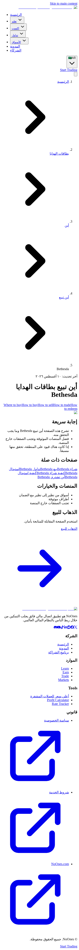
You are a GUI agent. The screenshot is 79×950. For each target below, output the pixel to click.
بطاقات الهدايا (59, 153)
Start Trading (68, 70)
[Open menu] (75, 74)
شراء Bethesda (67, 469)
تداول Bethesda (30, 469)
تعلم (14, 21)
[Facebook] (72, 627)
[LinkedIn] (65, 627)
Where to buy (13, 405)
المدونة (15, 46)
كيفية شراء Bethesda (51, 473)
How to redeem (70, 406)
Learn (65, 668)
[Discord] (55, 627)
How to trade (62, 405)
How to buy (30, 405)
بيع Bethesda (48, 469)
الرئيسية (16, 14)
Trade (65, 676)
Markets (63, 680)
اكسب (15, 28)
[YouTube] (58, 627)
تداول (15, 35)
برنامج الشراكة (58, 652)
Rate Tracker (60, 704)
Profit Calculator (58, 700)
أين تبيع (64, 297)
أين (67, 225)
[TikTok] (62, 627)
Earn (66, 672)
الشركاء (15, 50)
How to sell (45, 405)
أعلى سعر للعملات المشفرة (49, 696)
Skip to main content (63, 3)
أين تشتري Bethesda (51, 477)
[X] (75, 627)
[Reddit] (69, 627)
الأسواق (16, 42)
